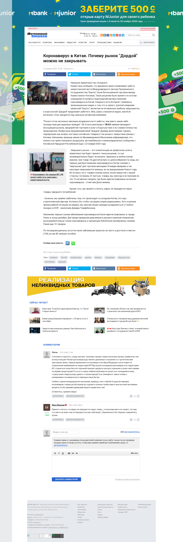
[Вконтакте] (104, 35)
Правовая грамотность (126, 510)
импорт (98, 257)
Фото (99, 512)
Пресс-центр (142, 507)
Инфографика (103, 517)
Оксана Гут (68, 69)
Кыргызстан (123, 257)
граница (53, 257)
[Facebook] (108, 35)
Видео (100, 515)
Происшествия (104, 42)
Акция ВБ (117, 42)
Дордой (62, 262)
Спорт (92, 42)
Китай (64, 257)
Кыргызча (33, 28)
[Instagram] (120, 35)
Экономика (59, 42)
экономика (50, 262)
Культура (83, 42)
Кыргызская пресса (105, 507)
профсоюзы (76, 257)
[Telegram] (123, 35)
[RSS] (101, 35)
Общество (71, 42)
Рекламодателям (148, 28)
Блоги (100, 510)
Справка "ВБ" (123, 512)
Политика (47, 42)
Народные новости (105, 504)
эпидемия (109, 257)
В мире (80, 522)
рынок (88, 257)
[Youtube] (117, 35)
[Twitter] (114, 35)
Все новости (34, 42)
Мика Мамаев (58, 405)
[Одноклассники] (111, 35)
